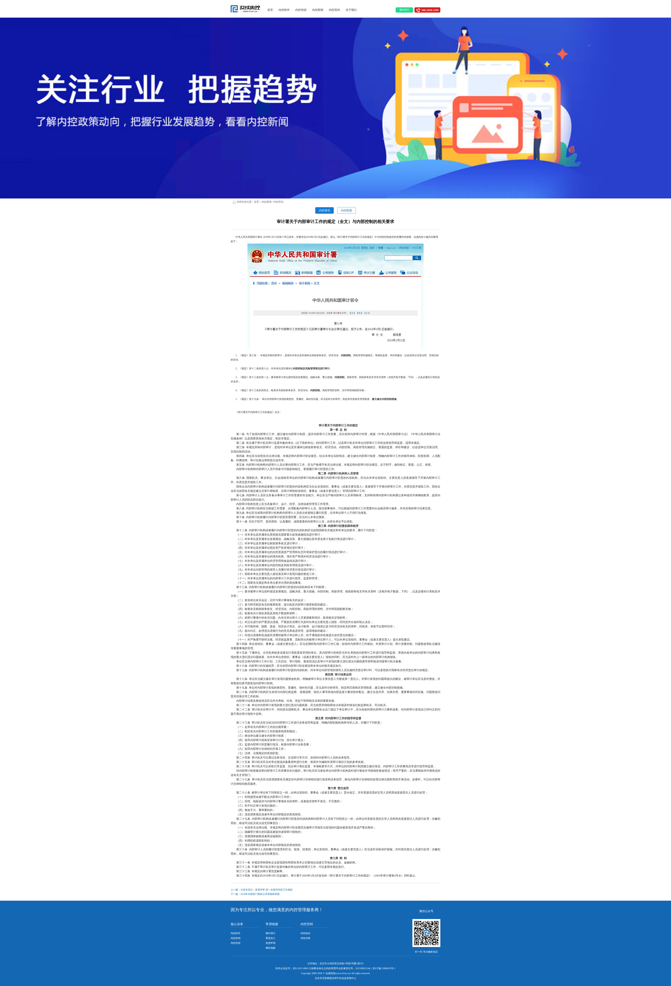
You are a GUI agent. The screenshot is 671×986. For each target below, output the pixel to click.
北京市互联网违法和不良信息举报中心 (335, 978)
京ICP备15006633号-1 (383, 968)
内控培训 (300, 9)
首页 (270, 9)
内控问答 (305, 938)
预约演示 (270, 933)
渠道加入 (270, 938)
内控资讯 (278, 202)
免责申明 (270, 943)
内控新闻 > (268, 202)
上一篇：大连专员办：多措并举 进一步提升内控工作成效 (262, 889)
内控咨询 (235, 938)
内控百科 (334, 9)
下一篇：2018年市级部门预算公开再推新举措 (255, 894)
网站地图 (270, 948)
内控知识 (305, 933)
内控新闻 (317, 9)
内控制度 (346, 210)
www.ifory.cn (343, 973)
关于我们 (351, 9)
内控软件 (284, 9)
